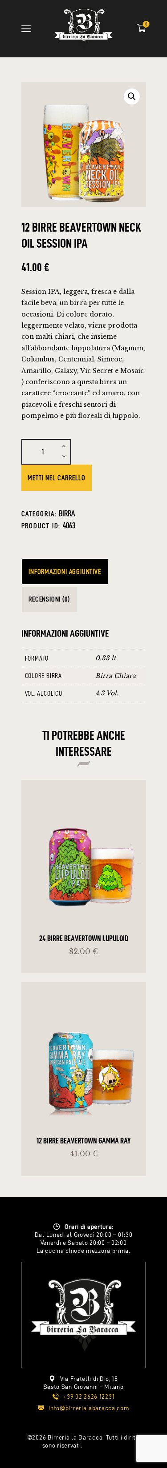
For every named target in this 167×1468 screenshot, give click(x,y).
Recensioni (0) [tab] (49, 599)
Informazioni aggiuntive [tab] (65, 571)
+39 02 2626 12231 (88, 1396)
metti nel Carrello (57, 477)
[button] (132, 96)
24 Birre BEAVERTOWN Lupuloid (83, 938)
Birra (67, 513)
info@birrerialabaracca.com (89, 1408)
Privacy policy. (104, 1445)
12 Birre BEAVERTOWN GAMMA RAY (83, 1140)
